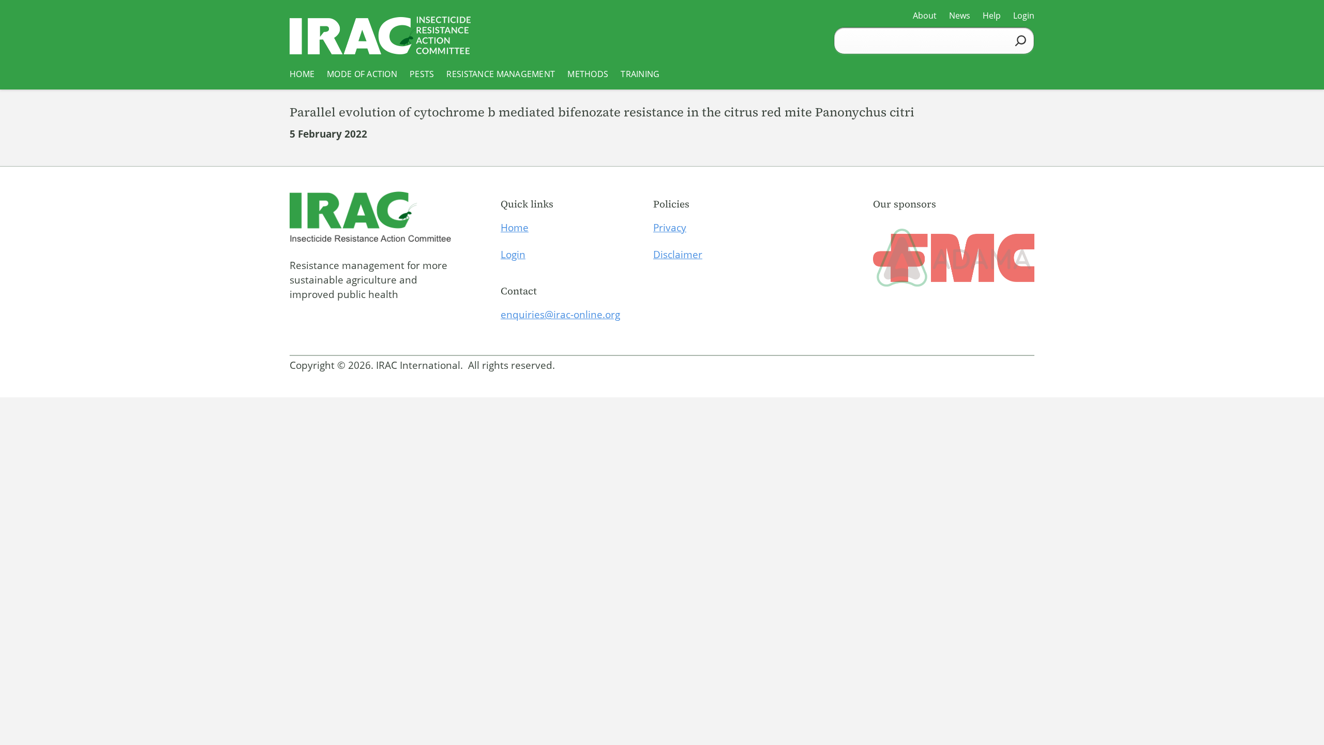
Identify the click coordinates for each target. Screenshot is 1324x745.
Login (513, 254)
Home (515, 227)
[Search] (1021, 40)
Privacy (669, 227)
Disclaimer (677, 254)
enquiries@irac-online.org (560, 314)
